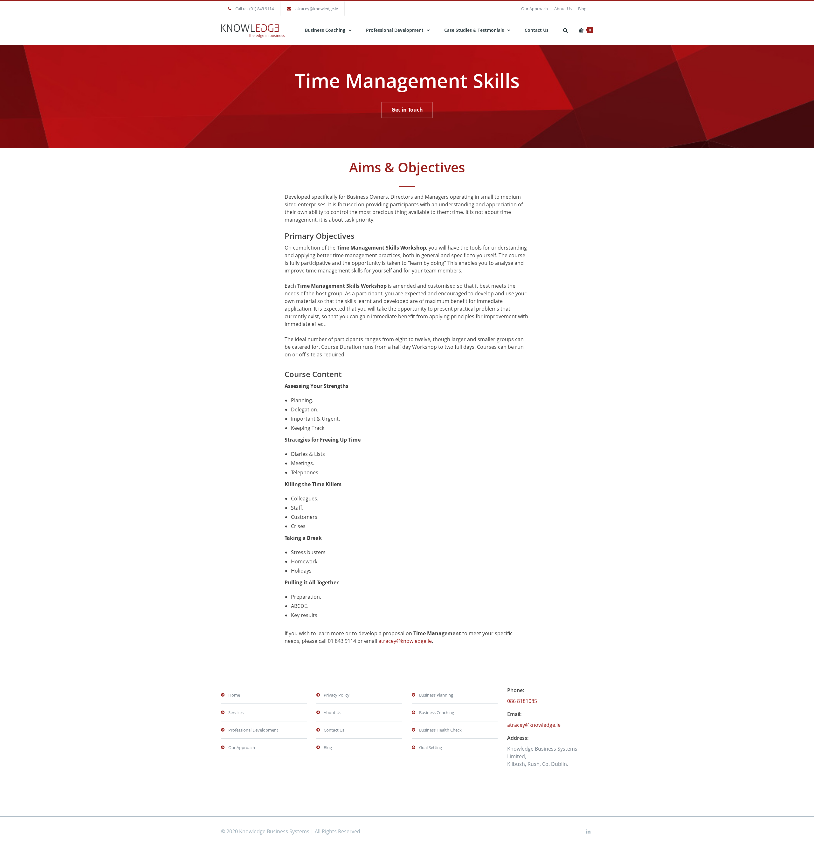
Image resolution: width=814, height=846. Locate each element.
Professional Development (395, 30)
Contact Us (536, 30)
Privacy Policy (336, 695)
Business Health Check (440, 730)
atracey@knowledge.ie (316, 8)
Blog (582, 8)
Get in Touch (407, 109)
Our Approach (534, 8)
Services (236, 712)
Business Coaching (325, 30)
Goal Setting (430, 747)
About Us (563, 8)
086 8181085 (522, 701)
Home (234, 695)
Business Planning (436, 695)
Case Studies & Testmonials (474, 30)
